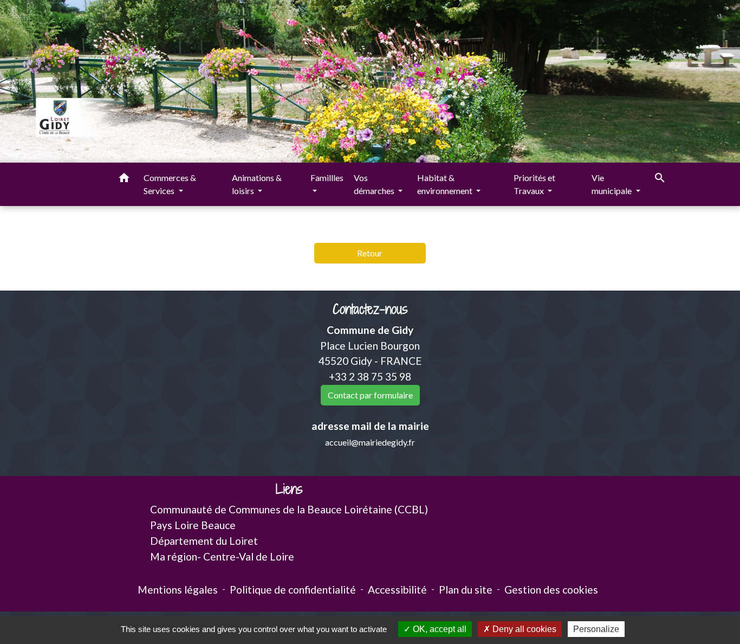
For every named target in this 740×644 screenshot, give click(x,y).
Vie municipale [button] (612, 184)
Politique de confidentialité (293, 589)
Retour (369, 253)
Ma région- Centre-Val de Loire (222, 556)
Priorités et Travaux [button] (534, 184)
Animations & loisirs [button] (257, 184)
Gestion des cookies (551, 589)
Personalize (596, 629)
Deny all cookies (523, 629)
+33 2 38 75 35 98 (370, 376)
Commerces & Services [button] (170, 184)
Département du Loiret (204, 540)
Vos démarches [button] (375, 184)
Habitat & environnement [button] (445, 184)
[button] (124, 179)
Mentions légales (178, 589)
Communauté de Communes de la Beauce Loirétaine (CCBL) (289, 509)
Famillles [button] (326, 177)
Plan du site (465, 589)
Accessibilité (397, 589)
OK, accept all (438, 629)
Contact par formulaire (370, 395)
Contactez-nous (370, 309)
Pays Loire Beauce (193, 525)
